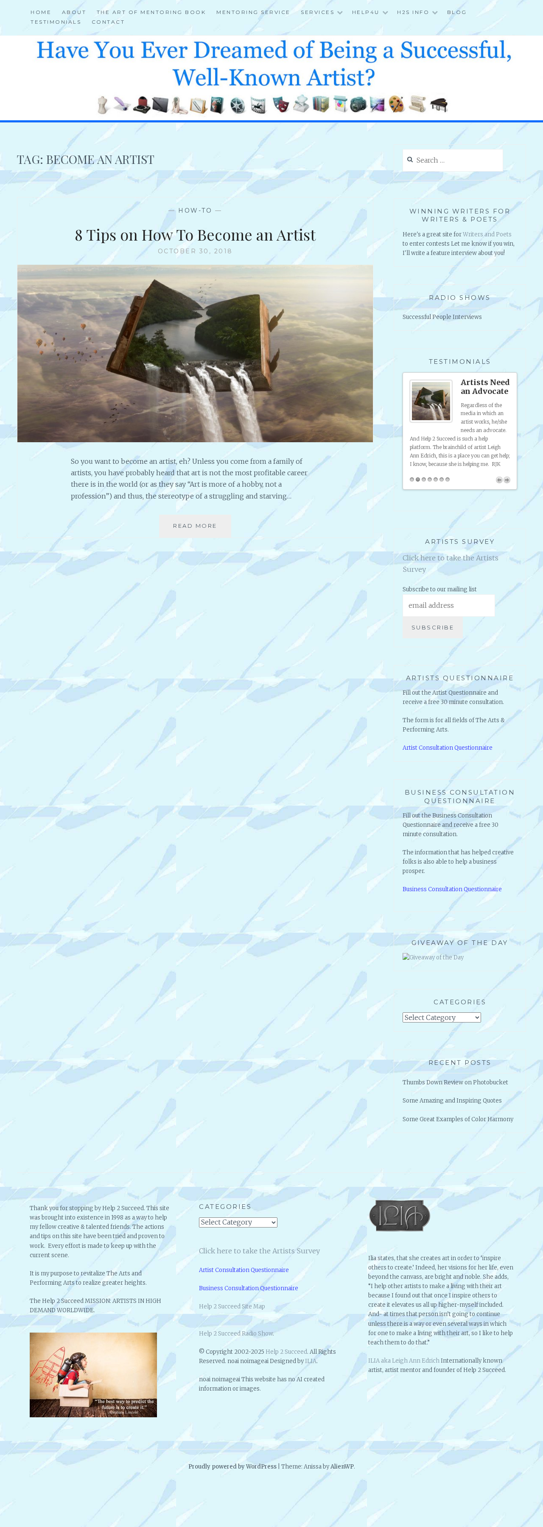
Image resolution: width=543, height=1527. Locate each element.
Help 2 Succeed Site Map (232, 1306)
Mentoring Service (253, 12)
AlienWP (342, 1466)
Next (507, 480)
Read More (198, 530)
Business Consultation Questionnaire (452, 889)
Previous (499, 480)
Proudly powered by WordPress (232, 1466)
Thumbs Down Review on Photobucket (455, 1082)
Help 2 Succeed (286, 1351)
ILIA (310, 1361)
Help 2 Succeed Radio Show (236, 1333)
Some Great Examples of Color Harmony (458, 1119)
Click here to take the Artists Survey (259, 1251)
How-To (195, 210)
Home (41, 12)
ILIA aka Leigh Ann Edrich (403, 1360)
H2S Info (413, 12)
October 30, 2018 (195, 251)
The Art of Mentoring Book (151, 12)
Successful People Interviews (442, 317)
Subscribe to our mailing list (440, 589)
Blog (457, 12)
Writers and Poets (487, 234)
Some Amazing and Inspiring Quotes (452, 1100)
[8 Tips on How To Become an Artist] (195, 439)
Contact (108, 22)
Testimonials (56, 22)
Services (317, 12)
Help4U (366, 12)
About (74, 12)
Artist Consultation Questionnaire (448, 747)
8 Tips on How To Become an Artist (195, 234)
